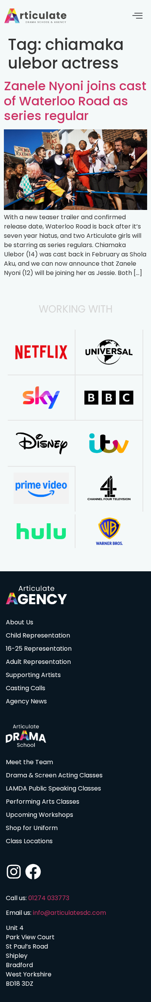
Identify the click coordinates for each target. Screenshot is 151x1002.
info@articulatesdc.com (69, 912)
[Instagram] (14, 872)
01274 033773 (48, 898)
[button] (137, 16)
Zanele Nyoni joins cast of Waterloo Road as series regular (75, 100)
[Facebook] (33, 872)
